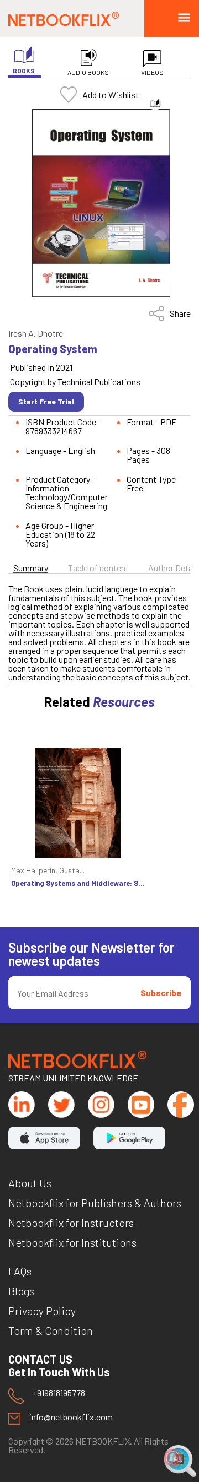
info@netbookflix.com (71, 1417)
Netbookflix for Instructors (71, 1222)
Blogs (21, 1290)
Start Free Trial (46, 401)
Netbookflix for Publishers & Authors (94, 1202)
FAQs (20, 1271)
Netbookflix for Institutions (72, 1242)
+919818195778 (59, 1393)
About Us (29, 1182)
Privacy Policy (42, 1310)
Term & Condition (50, 1330)
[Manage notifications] (173, 1458)
